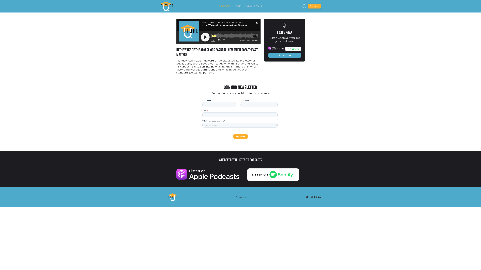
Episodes (224, 6)
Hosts (238, 6)
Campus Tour (253, 6)
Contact (314, 6)
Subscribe (284, 55)
